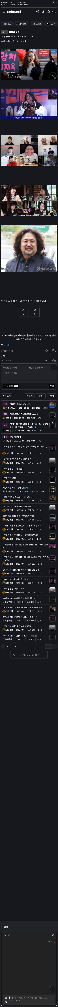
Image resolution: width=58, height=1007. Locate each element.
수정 (41, 395)
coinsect (14, 12)
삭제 (52, 395)
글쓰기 (30, 395)
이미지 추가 (12, 386)
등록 (52, 386)
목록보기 (7, 395)
